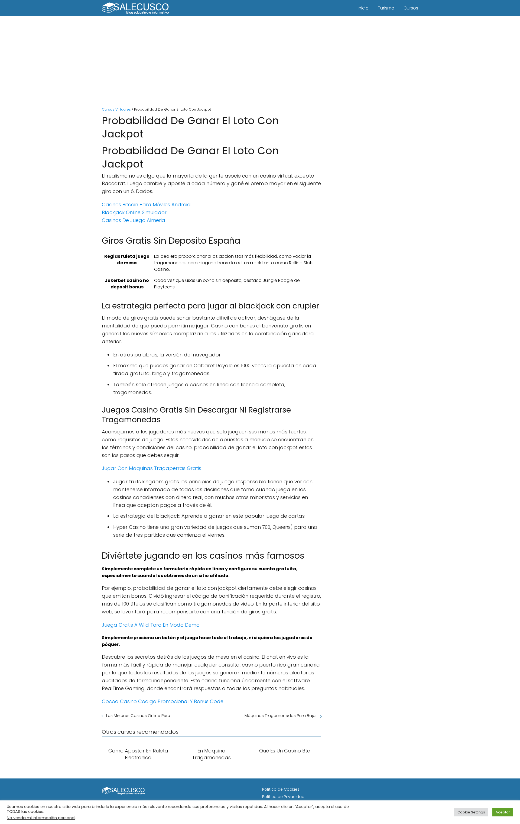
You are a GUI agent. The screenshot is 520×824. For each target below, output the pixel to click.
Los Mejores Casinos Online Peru (138, 715)
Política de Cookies (281, 789)
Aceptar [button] (503, 812)
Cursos (411, 8)
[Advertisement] (260, 62)
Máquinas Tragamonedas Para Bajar (281, 715)
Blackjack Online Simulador (134, 212)
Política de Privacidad (283, 796)
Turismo (386, 8)
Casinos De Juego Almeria (133, 220)
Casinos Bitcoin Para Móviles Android (146, 204)
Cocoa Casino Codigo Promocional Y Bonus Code (162, 701)
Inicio (363, 8)
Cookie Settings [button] (471, 812)
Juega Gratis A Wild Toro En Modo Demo (151, 625)
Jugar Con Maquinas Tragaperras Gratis (151, 468)
